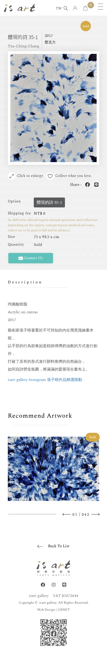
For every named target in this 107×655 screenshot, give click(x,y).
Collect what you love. (73, 176)
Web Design (46, 609)
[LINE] (64, 585)
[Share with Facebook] (86, 185)
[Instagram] (53, 585)
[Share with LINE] (95, 185)
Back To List (58, 546)
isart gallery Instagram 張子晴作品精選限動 (45, 380)
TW (59, 9)
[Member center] (75, 8)
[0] (85, 8)
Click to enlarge (30, 176)
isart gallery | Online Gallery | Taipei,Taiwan (19, 8)
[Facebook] (43, 585)
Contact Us (33, 258)
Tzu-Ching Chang (23, 46)
